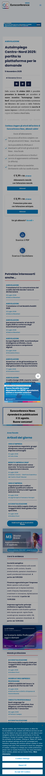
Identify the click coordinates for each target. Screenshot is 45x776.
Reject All (22, 765)
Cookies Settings (22, 759)
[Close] (42, 725)
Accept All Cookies (22, 772)
